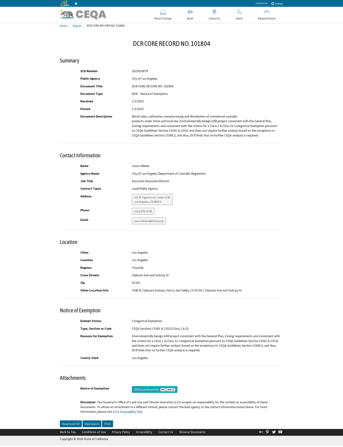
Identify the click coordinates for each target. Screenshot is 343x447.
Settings (278, 3)
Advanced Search (266, 18)
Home (63, 25)
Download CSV (70, 424)
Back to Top (68, 432)
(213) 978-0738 (143, 211)
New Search (92, 424)
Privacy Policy (121, 432)
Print (107, 424)
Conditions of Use (94, 432)
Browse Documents (192, 432)
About (190, 18)
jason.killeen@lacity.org (149, 221)
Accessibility (144, 432)
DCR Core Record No (154, 389)
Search (239, 18)
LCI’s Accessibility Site (127, 412)
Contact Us (261, 3)
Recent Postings (163, 18)
